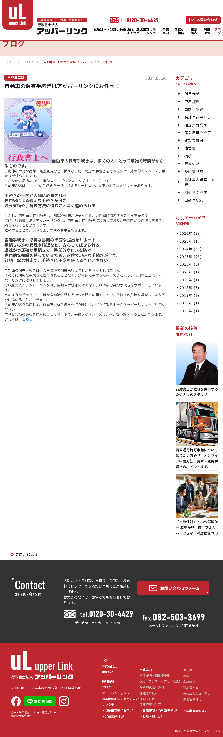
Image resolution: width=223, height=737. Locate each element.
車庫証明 (192, 101)
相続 (188, 155)
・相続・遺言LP (151, 716)
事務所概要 (179, 31)
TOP (105, 660)
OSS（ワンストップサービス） (161, 681)
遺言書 (190, 148)
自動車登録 (194, 109)
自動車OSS (194, 200)
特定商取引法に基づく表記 (120, 699)
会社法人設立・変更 (197, 693)
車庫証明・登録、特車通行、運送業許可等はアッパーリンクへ (125, 31)
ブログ (217, 31)
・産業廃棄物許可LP (197, 711)
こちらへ (29, 319)
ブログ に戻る (26, 554)
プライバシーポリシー (117, 693)
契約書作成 (194, 171)
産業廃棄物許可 (197, 132)
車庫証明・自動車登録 (155, 675)
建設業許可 (194, 140)
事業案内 (165, 31)
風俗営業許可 (196, 192)
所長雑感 (192, 93)
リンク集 (108, 704)
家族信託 (192, 163)
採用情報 (207, 31)
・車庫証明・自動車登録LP (158, 710)
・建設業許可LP (113, 716)
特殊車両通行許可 (199, 117)
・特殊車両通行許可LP (117, 710)
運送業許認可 (196, 124)
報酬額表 (194, 31)
